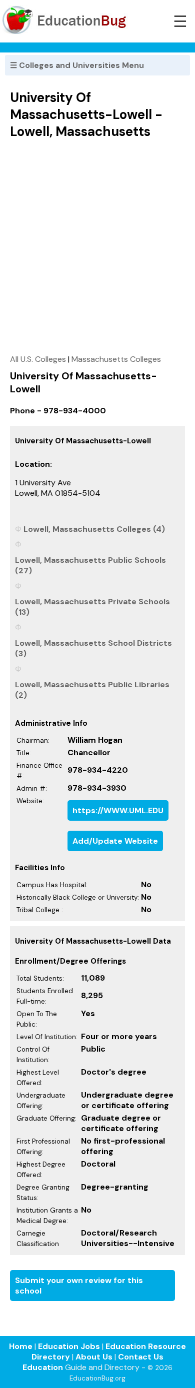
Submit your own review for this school (79, 1285)
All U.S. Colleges (38, 359)
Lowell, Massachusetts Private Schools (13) (92, 606)
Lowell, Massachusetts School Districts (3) (93, 648)
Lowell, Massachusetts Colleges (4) (94, 529)
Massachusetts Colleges (116, 359)
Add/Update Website (115, 841)
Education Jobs (69, 1346)
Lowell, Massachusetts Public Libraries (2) (92, 689)
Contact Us (141, 1357)
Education (42, 1367)
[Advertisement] (97, 246)
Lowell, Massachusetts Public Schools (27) (90, 565)
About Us (94, 1357)
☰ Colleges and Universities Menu (77, 65)
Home (20, 1346)
